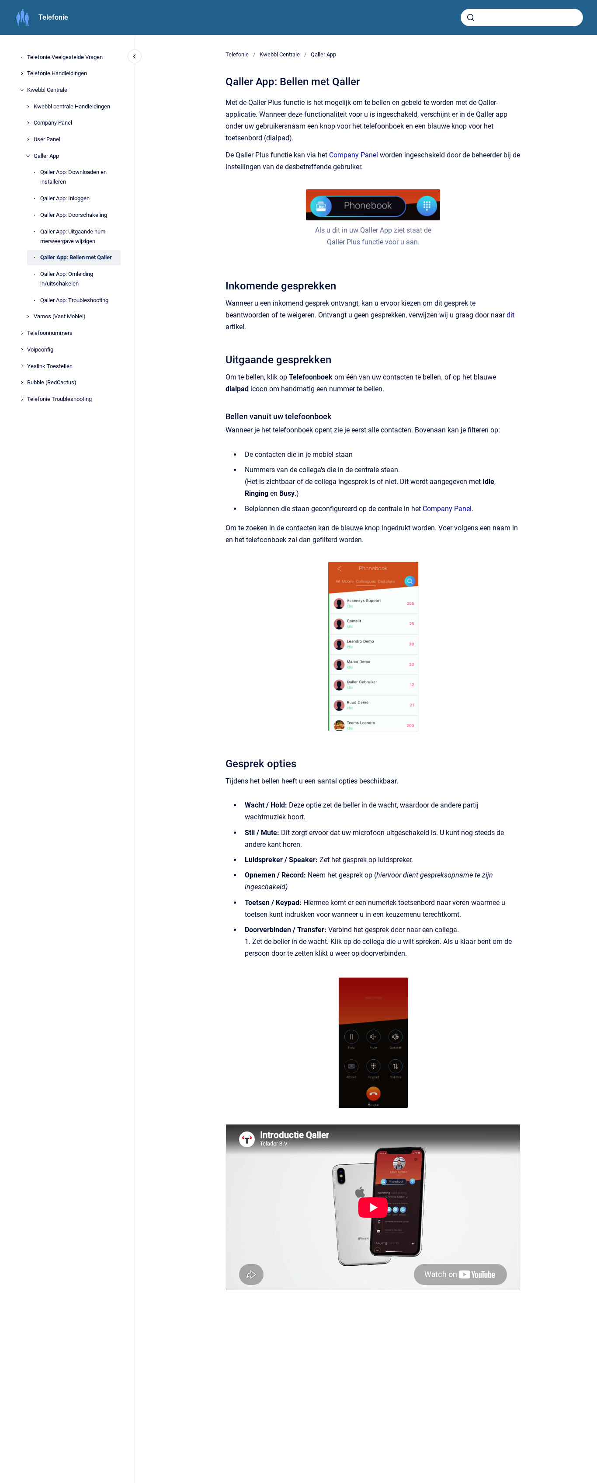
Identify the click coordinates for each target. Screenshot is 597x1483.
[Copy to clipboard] (222, 285)
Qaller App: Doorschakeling (73, 215)
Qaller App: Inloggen (65, 198)
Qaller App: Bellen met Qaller (76, 257)
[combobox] (522, 17)
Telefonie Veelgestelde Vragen (65, 57)
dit (510, 315)
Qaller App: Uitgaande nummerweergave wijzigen (73, 236)
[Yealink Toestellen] (21, 365)
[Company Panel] (27, 122)
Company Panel (53, 123)
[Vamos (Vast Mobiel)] (27, 316)
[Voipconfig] (21, 349)
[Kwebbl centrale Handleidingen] (27, 106)
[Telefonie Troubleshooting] (21, 399)
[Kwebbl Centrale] (21, 90)
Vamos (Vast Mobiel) (60, 316)
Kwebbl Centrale (47, 90)
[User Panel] (27, 139)
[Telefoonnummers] (21, 333)
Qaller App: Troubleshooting (74, 300)
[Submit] (471, 17)
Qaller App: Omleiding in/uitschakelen (66, 279)
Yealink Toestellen (50, 366)
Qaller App (46, 156)
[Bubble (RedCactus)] (21, 382)
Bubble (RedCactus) (51, 382)
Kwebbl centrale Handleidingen (72, 106)
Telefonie (53, 17)
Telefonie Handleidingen (57, 73)
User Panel (47, 139)
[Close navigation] (135, 56)
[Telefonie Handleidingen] (21, 73)
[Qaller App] (27, 156)
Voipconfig (40, 349)
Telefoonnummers (50, 333)
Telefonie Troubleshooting (59, 399)
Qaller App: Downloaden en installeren (73, 177)
